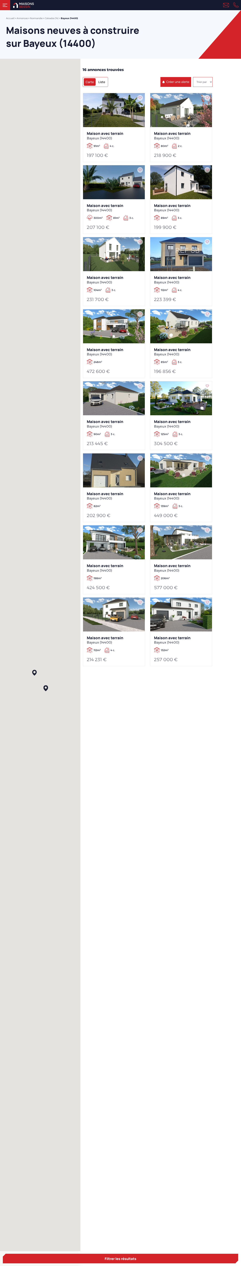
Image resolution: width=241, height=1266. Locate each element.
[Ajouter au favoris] (140, 98)
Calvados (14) (52, 18)
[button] (34, 673)
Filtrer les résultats (120, 1258)
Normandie (36, 18)
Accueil (10, 18)
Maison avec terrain (105, 135)
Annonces (22, 18)
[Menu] (5, 5)
